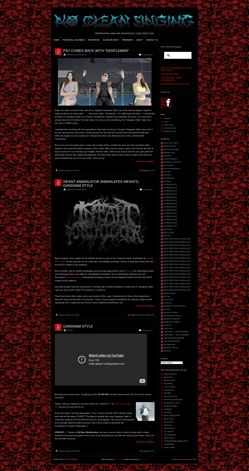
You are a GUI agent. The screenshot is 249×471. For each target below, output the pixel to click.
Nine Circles (168, 422)
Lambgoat (168, 409)
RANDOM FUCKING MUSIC (77, 55)
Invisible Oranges (171, 406)
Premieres (168, 303)
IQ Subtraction (169, 178)
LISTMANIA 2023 (170, 220)
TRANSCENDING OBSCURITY (176, 441)
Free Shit (167, 172)
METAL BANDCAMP (172, 416)
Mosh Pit (167, 236)
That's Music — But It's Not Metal (176, 335)
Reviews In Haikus (171, 313)
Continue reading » (145, 161)
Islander (68, 170)
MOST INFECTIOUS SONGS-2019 (177, 271)
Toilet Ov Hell (169, 438)
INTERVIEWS (94, 40)
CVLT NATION (169, 387)
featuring (129, 271)
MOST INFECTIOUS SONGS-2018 (177, 268)
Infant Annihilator (73, 277)
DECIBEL (167, 393)
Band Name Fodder (171, 149)
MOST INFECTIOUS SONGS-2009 (177, 239)
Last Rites (168, 412)
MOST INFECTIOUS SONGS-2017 (177, 265)
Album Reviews (170, 146)
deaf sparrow (169, 390)
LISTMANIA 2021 (170, 213)
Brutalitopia (168, 384)
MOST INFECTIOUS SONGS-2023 (177, 284)
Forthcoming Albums (172, 169)
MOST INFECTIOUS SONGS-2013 (177, 252)
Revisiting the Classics (172, 316)
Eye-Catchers (169, 165)
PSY (153, 170)
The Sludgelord (170, 435)
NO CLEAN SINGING (70, 459)
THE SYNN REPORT (172, 341)
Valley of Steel (169, 448)
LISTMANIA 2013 (170, 188)
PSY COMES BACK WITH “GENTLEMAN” (96, 51)
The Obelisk (168, 432)
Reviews (167, 309)
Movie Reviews (170, 293)
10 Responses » (147, 55)
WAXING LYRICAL (171, 348)
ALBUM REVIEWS (111, 40)
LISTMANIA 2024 (170, 223)
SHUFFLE (167, 325)
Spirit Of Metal (169, 428)
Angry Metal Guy (170, 374)
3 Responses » (148, 189)
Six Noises (168, 425)
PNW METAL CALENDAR (74, 40)
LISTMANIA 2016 (170, 197)
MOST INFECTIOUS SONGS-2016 (177, 261)
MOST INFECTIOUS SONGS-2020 (177, 274)
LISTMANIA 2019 (170, 207)
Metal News (168, 229)
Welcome (167, 351)
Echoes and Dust (170, 396)
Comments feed (170, 128)
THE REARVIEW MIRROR (174, 338)
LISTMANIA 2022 (170, 217)
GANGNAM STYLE (78, 326)
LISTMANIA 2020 (170, 210)
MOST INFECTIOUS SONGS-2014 (177, 255)
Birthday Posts (169, 153)
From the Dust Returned (173, 400)
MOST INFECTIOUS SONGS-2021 (177, 277)
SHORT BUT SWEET (172, 322)
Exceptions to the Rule (172, 162)
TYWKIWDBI (169, 444)
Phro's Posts (168, 300)
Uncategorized (169, 344)
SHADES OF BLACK (172, 319)
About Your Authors (171, 143)
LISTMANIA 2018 (170, 204)
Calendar (167, 156)
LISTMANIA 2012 (170, 185)
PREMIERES (127, 40)
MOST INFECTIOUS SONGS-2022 (177, 281)
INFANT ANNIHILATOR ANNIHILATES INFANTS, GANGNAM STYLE (101, 183)
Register (167, 118)
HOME (56, 40)
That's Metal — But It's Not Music (176, 332)
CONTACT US (152, 40)
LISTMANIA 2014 (170, 191)
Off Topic (70, 330)
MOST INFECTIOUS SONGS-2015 (177, 258)
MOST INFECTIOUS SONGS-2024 (177, 287)
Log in (166, 122)
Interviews (167, 175)
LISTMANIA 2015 (170, 194)
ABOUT (139, 40)
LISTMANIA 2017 (170, 201)
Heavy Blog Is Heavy (172, 403)
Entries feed (168, 125)
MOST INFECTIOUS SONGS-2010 (177, 242)
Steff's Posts (168, 328)
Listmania (167, 181)
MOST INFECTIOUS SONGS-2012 (177, 249)
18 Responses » (147, 330)
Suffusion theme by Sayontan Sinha (183, 459)
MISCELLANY (169, 233)
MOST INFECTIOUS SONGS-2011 (177, 245)
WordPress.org (170, 131)
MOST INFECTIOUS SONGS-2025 (177, 290)
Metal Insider (169, 419)
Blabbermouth (169, 380)
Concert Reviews (170, 159)
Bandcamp (168, 377)
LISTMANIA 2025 (170, 226)
